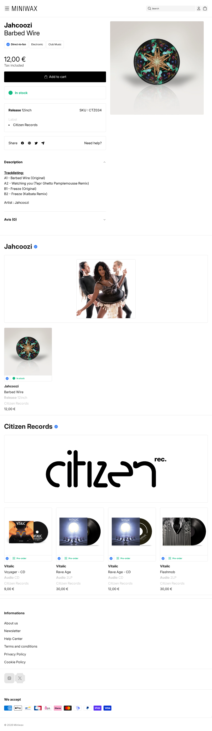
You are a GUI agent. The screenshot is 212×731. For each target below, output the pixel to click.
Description (13, 162)
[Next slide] (202, 528)
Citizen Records (25, 125)
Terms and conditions (20, 646)
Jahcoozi (18, 25)
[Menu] (7, 8)
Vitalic (9, 566)
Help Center (13, 639)
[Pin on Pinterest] (29, 143)
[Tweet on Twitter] (36, 143)
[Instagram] (9, 678)
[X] (20, 678)
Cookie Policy (15, 662)
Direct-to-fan (18, 44)
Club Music (54, 44)
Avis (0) (10, 219)
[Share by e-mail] (43, 143)
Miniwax (19, 724)
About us (11, 623)
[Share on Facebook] (22, 143)
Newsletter (12, 631)
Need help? (93, 143)
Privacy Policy (15, 654)
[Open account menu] (199, 8)
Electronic (37, 44)
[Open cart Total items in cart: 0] (205, 8)
